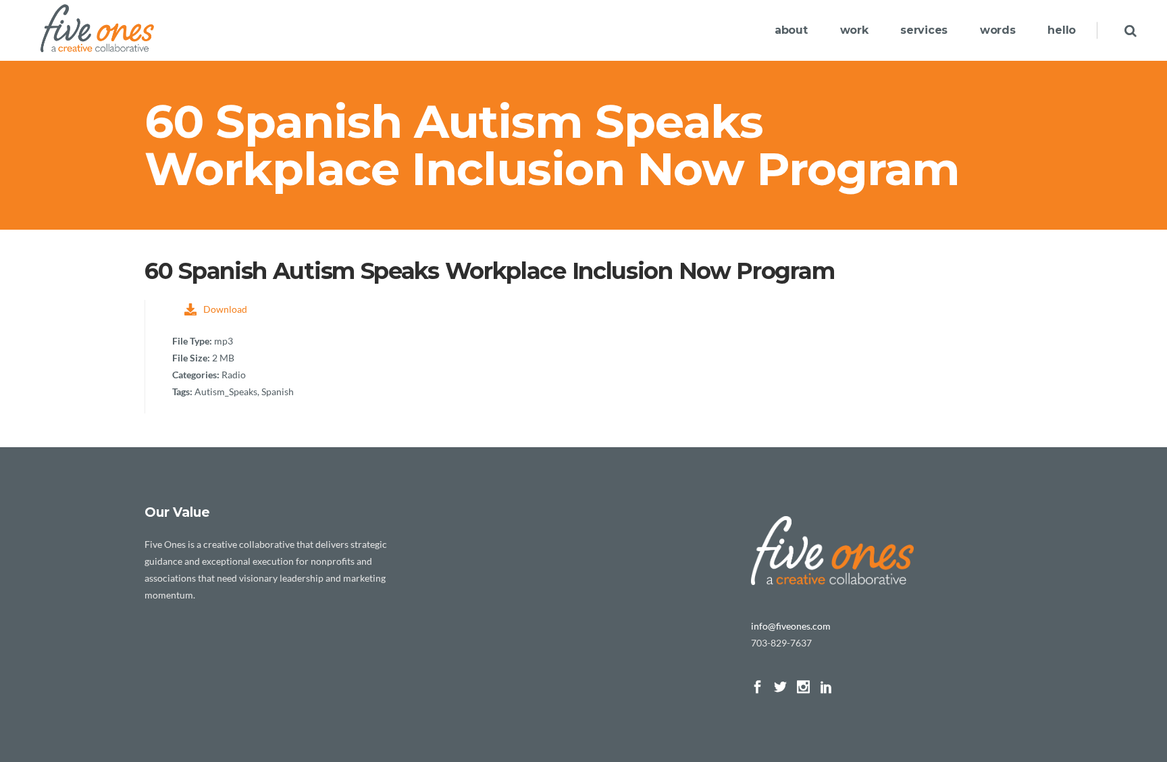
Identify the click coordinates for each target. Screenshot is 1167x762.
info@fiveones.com (791, 626)
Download (225, 309)
